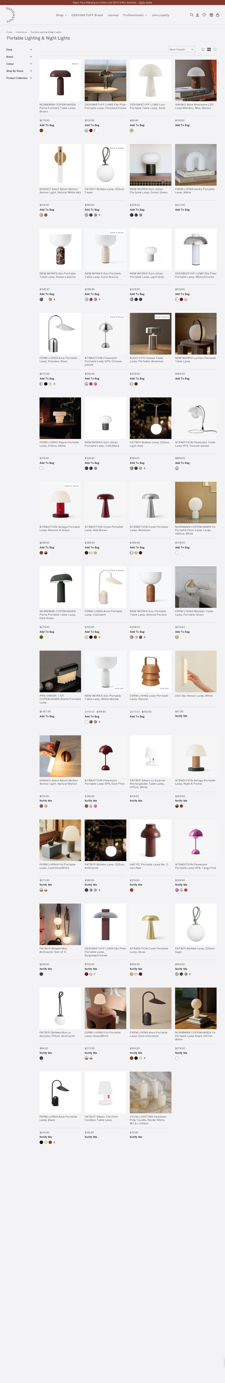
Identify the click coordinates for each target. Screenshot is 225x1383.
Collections (21, 32)
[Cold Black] (136, 215)
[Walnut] (46, 215)
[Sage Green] (140, 468)
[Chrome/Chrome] (86, 130)
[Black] (46, 384)
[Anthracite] (91, 215)
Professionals (133, 15)
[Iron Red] (131, 890)
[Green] (41, 637)
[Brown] (41, 130)
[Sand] (131, 130)
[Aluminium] (131, 384)
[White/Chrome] (95, 130)
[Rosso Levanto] (41, 299)
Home (9, 32)
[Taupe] (86, 215)
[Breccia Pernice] (50, 299)
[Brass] (95, 553)
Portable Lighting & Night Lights (46, 32)
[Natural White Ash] (41, 215)
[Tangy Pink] (95, 384)
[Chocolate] (95, 637)
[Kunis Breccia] (86, 299)
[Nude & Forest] (46, 553)
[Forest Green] (131, 215)
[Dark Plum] (91, 384)
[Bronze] (136, 384)
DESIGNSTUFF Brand (87, 15)
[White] (41, 468)
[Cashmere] (50, 384)
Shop (60, 15)
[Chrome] (86, 384)
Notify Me (181, 715)
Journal (113, 15)
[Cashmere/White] (41, 890)
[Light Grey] (95, 215)
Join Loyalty (160, 15)
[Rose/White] (46, 890)
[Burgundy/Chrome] (91, 130)
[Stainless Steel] (41, 384)
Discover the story (135, 2)
